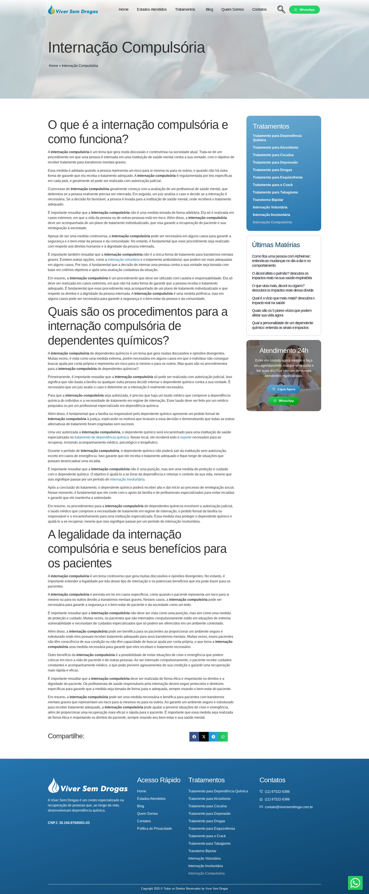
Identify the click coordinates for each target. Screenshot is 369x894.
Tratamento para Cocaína (273, 155)
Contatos (259, 9)
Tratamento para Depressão (275, 162)
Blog (209, 9)
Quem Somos (232, 9)
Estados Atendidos (152, 9)
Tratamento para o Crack (273, 185)
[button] (194, 737)
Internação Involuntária (271, 215)
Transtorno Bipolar (268, 200)
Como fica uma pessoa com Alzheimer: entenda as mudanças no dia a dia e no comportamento (281, 261)
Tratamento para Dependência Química (277, 138)
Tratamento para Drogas (272, 170)
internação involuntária (127, 479)
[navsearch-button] (281, 9)
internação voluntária (124, 259)
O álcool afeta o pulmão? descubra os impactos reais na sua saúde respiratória (282, 275)
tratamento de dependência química (102, 437)
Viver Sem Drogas (216, 888)
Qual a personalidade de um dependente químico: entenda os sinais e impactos (282, 325)
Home (124, 9)
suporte (186, 437)
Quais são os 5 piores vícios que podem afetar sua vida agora (281, 312)
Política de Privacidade (154, 828)
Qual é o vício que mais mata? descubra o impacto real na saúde (283, 300)
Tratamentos (185, 9)
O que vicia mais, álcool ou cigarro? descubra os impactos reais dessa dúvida (282, 288)
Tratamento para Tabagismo (275, 192)
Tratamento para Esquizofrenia (278, 177)
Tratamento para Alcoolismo (275, 147)
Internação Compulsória (272, 222)
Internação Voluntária (270, 207)
